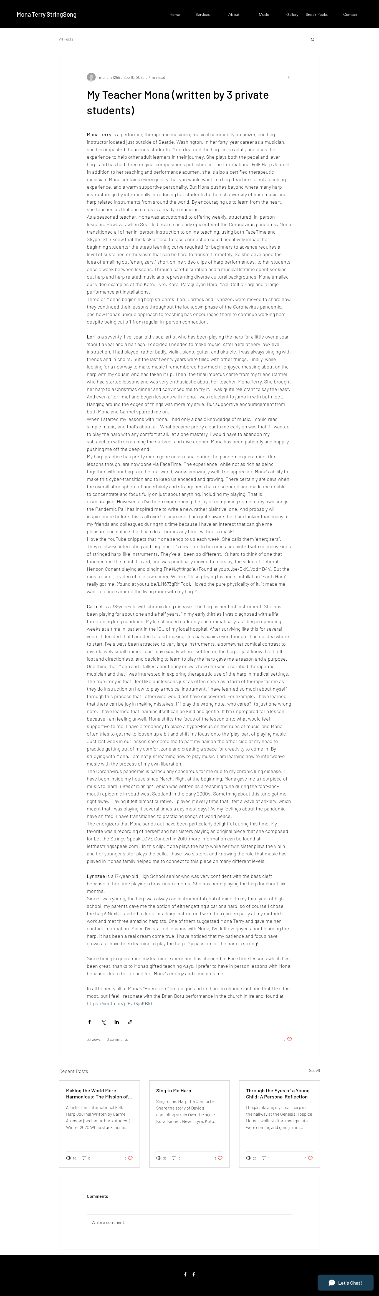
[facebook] (185, 1274)
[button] (312, 39)
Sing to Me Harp (173, 1090)
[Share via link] (130, 1022)
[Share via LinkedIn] (116, 1022)
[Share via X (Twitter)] (103, 1022)
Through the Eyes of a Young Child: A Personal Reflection (278, 1093)
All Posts (66, 39)
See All (314, 1070)
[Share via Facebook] (89, 1022)
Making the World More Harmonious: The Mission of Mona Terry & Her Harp (97, 1093)
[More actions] (288, 77)
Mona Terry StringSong (47, 14)
